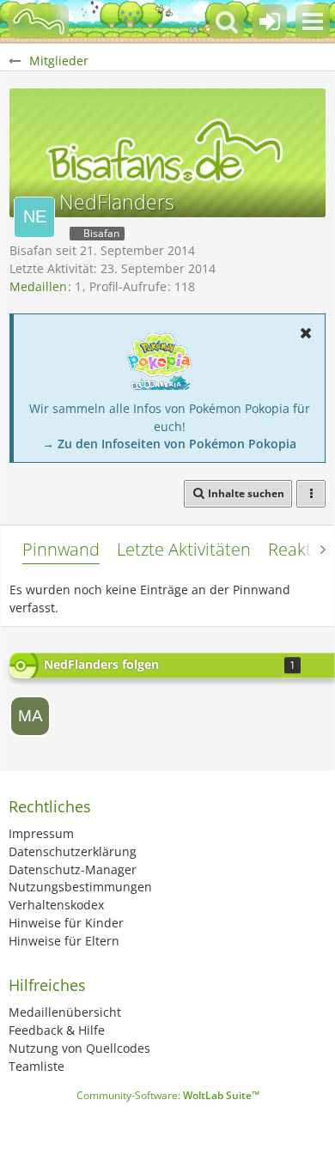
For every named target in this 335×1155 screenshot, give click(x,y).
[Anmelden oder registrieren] (270, 21)
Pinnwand (61, 549)
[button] (312, 21)
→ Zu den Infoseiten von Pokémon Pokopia (169, 443)
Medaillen (38, 286)
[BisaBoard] (38, 21)
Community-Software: (167, 1095)
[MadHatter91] (30, 716)
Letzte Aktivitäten (184, 549)
